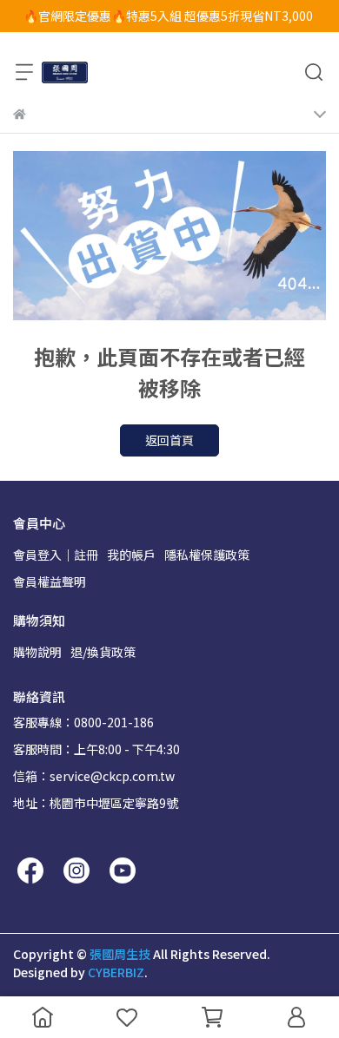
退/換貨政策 (103, 651)
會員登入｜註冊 (55, 554)
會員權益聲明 (49, 581)
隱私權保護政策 (206, 554)
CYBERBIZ (116, 972)
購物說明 (37, 651)
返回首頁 (169, 440)
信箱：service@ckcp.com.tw (94, 776)
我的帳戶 (131, 554)
